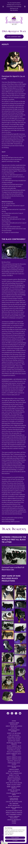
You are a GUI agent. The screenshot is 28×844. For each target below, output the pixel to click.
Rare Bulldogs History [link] (14, 730)
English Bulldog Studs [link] (14, 766)
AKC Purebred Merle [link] (14, 814)
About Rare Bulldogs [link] (14, 726)
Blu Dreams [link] (14, 803)
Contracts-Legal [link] (14, 750)
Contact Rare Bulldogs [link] (14, 723)
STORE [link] (14, 823)
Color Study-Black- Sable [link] (14, 793)
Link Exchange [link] (14, 735)
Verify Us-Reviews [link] (14, 733)
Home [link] (14, 720)
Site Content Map (14, 36)
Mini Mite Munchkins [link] (14, 782)
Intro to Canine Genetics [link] (14, 790)
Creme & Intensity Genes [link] (14, 820)
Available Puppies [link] (14, 737)
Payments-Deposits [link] (14, 748)
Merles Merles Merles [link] (14, 812)
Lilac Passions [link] (14, 796)
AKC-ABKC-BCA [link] (14, 781)
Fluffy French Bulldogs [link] (14, 817)
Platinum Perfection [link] (14, 810)
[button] (3, 6)
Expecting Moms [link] (14, 739)
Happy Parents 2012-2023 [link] (14, 754)
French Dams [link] (14, 769)
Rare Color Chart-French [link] (14, 787)
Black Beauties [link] (14, 805)
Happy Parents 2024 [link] (14, 759)
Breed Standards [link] (14, 779)
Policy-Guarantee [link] (14, 751)
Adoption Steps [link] (14, 740)
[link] (24, 6)
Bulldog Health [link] (14, 777)
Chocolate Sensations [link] (14, 799)
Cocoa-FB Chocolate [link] (14, 801)
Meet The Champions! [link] (14, 773)
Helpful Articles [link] (14, 761)
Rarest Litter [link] (14, 775)
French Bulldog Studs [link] (14, 763)
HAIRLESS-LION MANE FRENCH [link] (14, 743)
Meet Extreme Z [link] (14, 771)
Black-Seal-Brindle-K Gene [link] (14, 808)
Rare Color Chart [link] (14, 784)
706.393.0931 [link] (14, 10)
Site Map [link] (14, 728)
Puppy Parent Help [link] (14, 746)
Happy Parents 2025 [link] (14, 757)
